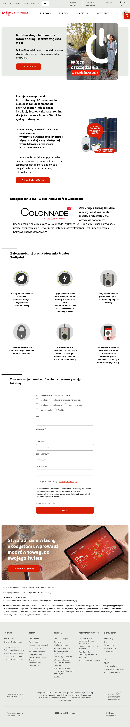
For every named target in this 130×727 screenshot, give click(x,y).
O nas (106, 642)
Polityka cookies (85, 652)
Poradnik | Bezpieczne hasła (89, 660)
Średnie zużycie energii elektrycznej (62, 664)
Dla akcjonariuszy (110, 666)
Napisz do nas (9, 639)
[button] (127, 16)
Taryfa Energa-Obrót (62, 648)
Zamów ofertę (29, 66)
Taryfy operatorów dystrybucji (61, 652)
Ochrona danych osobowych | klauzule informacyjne (87, 641)
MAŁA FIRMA (15, 4)
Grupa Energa (109, 651)
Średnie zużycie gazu (62, 668)
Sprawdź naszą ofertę (23, 568)
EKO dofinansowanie (37, 651)
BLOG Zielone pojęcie (112, 672)
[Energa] (15, 13)
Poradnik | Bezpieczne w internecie (88, 656)
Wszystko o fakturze (62, 660)
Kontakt (109, 2)
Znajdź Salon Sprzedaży (13, 642)
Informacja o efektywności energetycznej (64, 672)
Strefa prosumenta (61, 645)
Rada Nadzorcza (110, 648)
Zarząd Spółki (109, 645)
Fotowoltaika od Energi (33, 180)
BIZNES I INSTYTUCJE (31, 4)
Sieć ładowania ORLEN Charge (37, 658)
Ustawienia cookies (14, 716)
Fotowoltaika (34, 639)
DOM (4, 4)
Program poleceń (35, 654)
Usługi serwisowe (35, 648)
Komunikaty (108, 639)
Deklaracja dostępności (90, 3)
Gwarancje (58, 642)
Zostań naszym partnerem (114, 669)
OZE (45, 4)
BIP (105, 660)
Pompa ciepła (34, 642)
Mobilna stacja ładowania (38, 645)
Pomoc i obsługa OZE (62, 639)
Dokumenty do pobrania (63, 657)
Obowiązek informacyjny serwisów (88, 647)
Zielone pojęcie (73, 3)
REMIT (106, 663)
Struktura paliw (60, 677)
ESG (105, 656)
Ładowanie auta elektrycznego (35, 664)
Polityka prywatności (15, 713)
